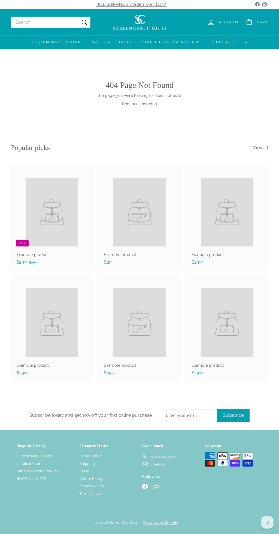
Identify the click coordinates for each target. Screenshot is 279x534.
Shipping (87, 464)
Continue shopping (139, 104)
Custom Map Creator (56, 42)
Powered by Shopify (160, 522)
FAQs (84, 471)
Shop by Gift (227, 42)
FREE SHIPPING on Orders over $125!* (131, 4)
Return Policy (91, 479)
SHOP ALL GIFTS (31, 479)
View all (260, 148)
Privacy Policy (92, 486)
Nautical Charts (111, 42)
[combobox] (50, 22)
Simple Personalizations (171, 42)
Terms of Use (91, 494)
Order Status (90, 456)
